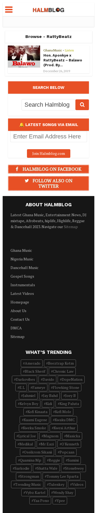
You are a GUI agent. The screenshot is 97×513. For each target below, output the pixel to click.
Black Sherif (35, 371)
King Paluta (69, 403)
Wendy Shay (63, 492)
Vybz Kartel (35, 492)
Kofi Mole (63, 411)
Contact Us (20, 319)
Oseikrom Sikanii (38, 452)
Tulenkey (56, 484)
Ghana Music (52, 50)
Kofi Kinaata (37, 411)
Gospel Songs (22, 276)
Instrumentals (23, 284)
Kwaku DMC (65, 419)
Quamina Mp (30, 460)
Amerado (32, 363)
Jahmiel (29, 395)
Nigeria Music (22, 258)
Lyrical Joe (27, 435)
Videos (78, 484)
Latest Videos (22, 293)
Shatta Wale (47, 468)
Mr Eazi (47, 443)
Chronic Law (63, 371)
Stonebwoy (74, 468)
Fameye (38, 387)
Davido (48, 379)
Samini (73, 460)
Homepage (20, 302)
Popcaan (67, 452)
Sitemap (71, 226)
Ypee (61, 500)
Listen (69, 50)
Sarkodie (22, 468)
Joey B (70, 395)
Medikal (26, 443)
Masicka (73, 435)
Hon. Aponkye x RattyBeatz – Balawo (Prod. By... (62, 60)
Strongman (29, 476)
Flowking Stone (66, 387)
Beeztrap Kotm (61, 363)
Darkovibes (25, 379)
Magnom (50, 435)
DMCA (16, 327)
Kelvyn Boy (29, 403)
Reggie (54, 460)
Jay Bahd (50, 395)
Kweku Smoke (34, 427)
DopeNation (72, 379)
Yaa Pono (41, 500)
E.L (22, 387)
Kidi (49, 403)
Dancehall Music (25, 267)
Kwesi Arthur (64, 427)
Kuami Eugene (35, 419)
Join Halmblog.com (48, 153)
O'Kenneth (70, 443)
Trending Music (28, 484)
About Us (18, 310)
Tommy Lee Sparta (62, 476)
